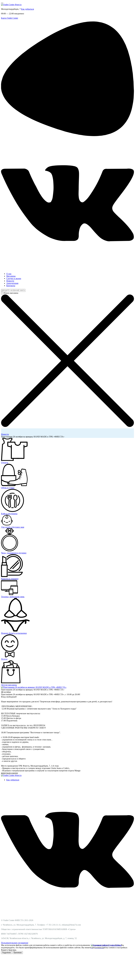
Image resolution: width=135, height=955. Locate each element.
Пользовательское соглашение (14, 943)
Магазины (11, 276)
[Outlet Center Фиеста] (11, 4)
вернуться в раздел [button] (9, 773)
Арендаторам (12, 283)
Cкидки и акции (13, 278)
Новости (10, 281)
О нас (8, 274)
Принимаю (17, 953)
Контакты (10, 285)
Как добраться (27, 9)
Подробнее (6, 953)
